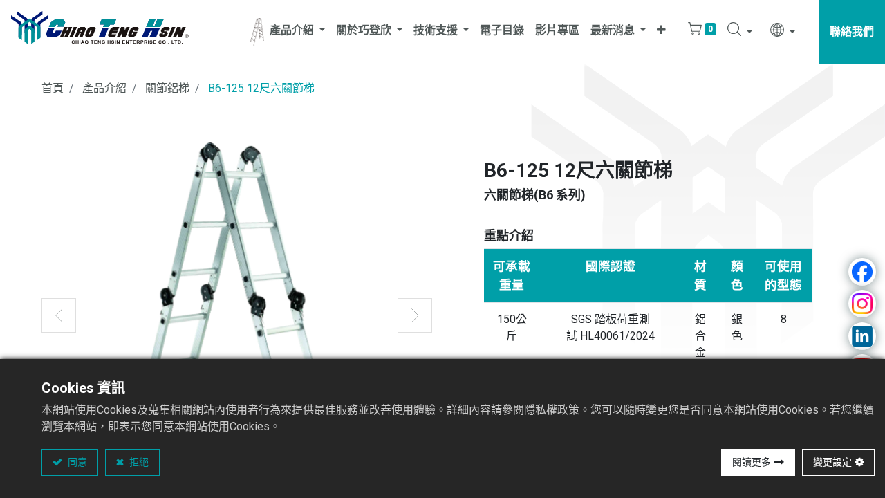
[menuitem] (502, 32)
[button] (661, 32)
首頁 (52, 88)
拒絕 (138, 462)
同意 (76, 462)
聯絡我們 (852, 31)
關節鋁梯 (167, 88)
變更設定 (832, 462)
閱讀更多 (751, 462)
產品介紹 (104, 88)
